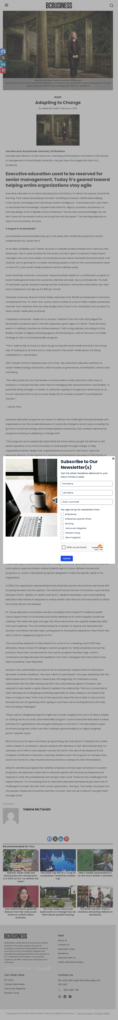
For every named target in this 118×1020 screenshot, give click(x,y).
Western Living (72, 532)
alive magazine (73, 537)
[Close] (113, 458)
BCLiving (69, 523)
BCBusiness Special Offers (78, 518)
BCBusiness (71, 514)
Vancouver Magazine (75, 528)
